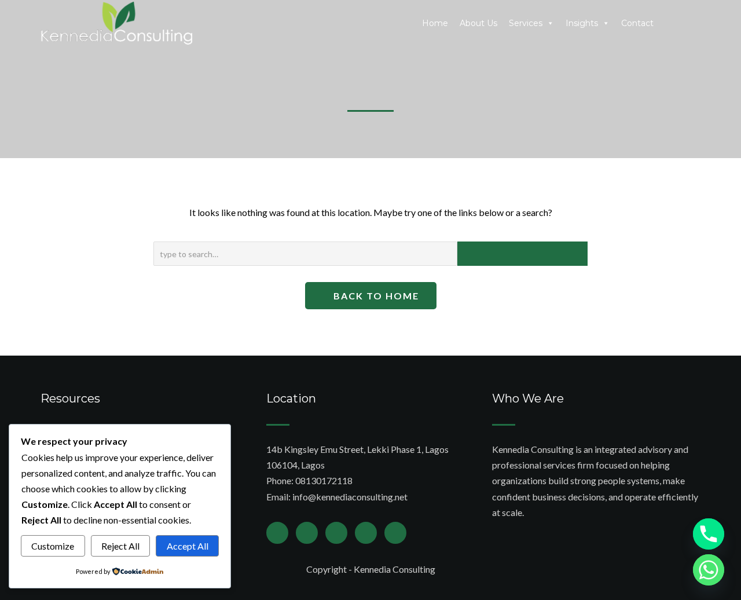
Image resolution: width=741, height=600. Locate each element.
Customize (52, 545)
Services (525, 23)
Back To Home (375, 295)
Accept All (187, 545)
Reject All (120, 545)
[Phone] (708, 534)
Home (435, 23)
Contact (637, 23)
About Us (478, 23)
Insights (582, 23)
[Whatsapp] (708, 570)
